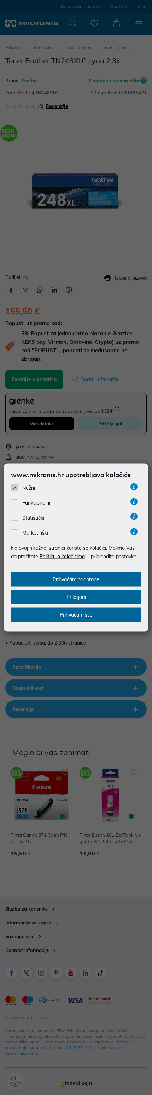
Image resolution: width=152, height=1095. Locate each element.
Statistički (33, 517)
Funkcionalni (36, 503)
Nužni (28, 488)
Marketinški (35, 533)
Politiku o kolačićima (62, 556)
